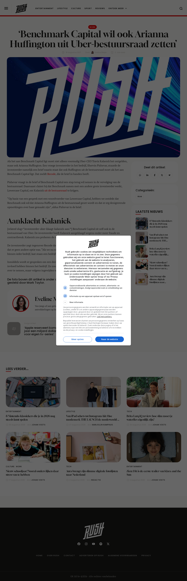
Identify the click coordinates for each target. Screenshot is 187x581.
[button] (93, 302)
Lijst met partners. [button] (104, 316)
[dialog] (93, 290)
